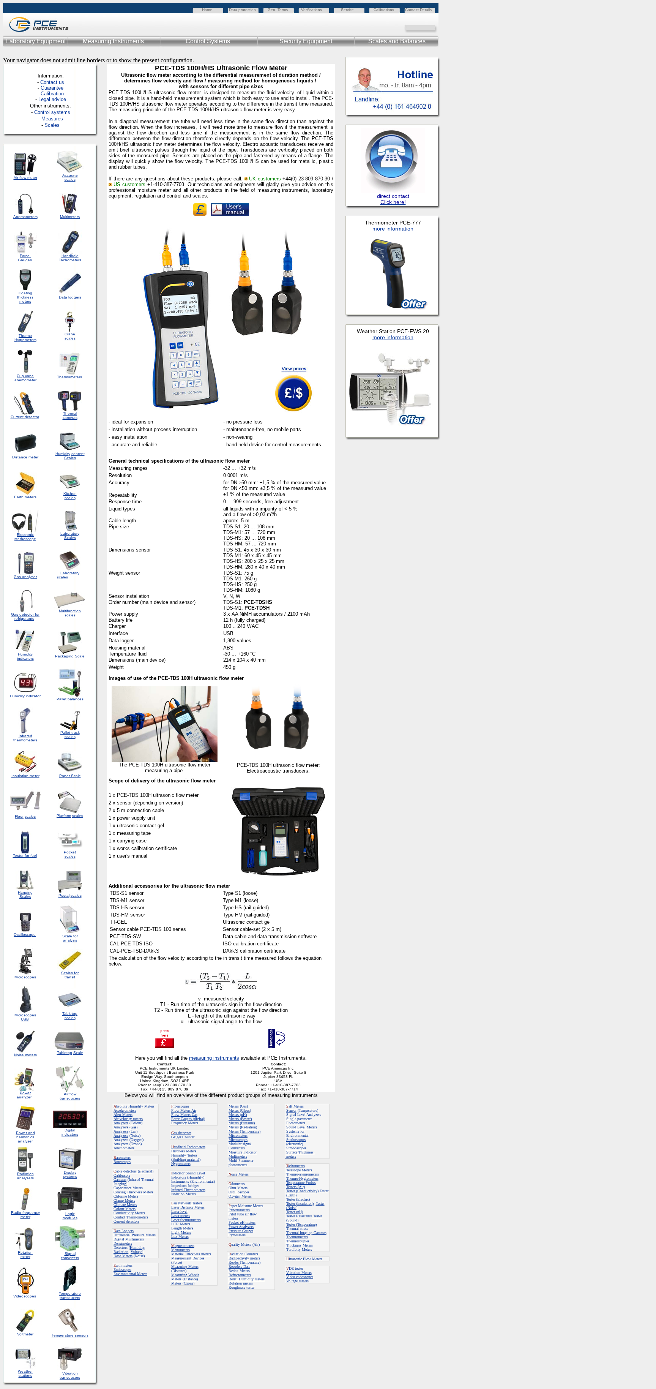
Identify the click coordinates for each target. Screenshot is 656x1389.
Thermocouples (297, 1241)
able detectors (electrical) (133, 1171)
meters (290, 1156)
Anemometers (124, 1148)
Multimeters (70, 217)
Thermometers (297, 1237)
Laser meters (180, 1216)
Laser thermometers (186, 1220)
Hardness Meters (183, 1151)
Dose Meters (123, 1256)
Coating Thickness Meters (133, 1192)
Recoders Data (239, 1266)
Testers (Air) (295, 1187)
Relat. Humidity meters (247, 1279)
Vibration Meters (299, 1272)
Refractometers (240, 1275)
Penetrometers (239, 1210)
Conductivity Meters (129, 1213)
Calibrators (122, 1175)
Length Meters (182, 1228)
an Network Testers (186, 1203)
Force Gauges (25, 258)
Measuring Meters (185, 1266)
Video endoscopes (299, 1277)
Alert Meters (123, 1114)
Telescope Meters (299, 1170)
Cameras (120, 1179)
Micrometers (238, 1135)
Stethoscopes (296, 1140)
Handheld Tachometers (70, 258)
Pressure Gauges (241, 1231)
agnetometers (182, 1246)
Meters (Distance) (184, 1279)
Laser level (179, 1211)
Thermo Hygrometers (25, 337)
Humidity (137, 1247)
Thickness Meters (299, 1245)
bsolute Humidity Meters (134, 1106)
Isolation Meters (183, 1194)
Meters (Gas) (238, 1106)
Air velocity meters (128, 1119)
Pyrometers (237, 1235)
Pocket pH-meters (242, 1222)
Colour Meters (125, 1209)
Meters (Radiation (242, 1127)
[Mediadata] (433, 27)
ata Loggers (124, 1231)
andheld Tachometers (189, 1147)
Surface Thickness (300, 1152)
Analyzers (121, 1123)
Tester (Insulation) (300, 1203)
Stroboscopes (296, 1148)
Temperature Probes (301, 1182)
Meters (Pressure (241, 1123)
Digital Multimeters (129, 1239)
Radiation (121, 1252)
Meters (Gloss (239, 1110)
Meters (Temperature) (244, 1131)
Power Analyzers (241, 1227)
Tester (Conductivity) (302, 1191)
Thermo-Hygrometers (302, 1178)
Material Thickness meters (191, 1254)
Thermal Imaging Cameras (306, 1233)
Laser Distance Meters (188, 1207)
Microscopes (238, 1140)
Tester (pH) (294, 1212)
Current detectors (126, 1221)
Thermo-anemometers (302, 1174)
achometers (295, 1166)
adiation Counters (243, 1254)
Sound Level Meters (301, 1127)
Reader (234, 1262)
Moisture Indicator (243, 1152)
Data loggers (70, 297)
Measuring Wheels (185, 1275)
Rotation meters (241, 1283)
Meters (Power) (240, 1119)
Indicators (178, 1177)
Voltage (136, 1252)
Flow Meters (181, 1110)
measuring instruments (214, 1058)
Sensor (291, 1110)
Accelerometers (125, 1110)
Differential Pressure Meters (135, 1235)
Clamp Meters (124, 1200)
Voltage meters (297, 1281)
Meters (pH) (238, 1114)
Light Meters (181, 1232)
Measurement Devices (187, 1258)
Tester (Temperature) (301, 1224)
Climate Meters (125, 1205)
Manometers (180, 1250)
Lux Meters (180, 1236)
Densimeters (123, 1243)
